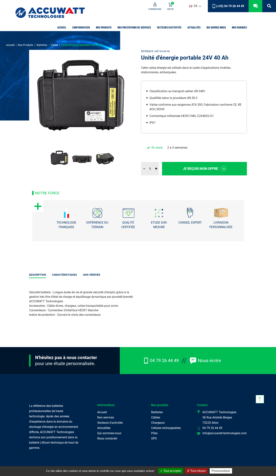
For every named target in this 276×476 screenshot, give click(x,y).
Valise (54, 44)
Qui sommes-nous (109, 433)
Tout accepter (172, 470)
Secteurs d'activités (110, 422)
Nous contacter (107, 438)
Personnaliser (221, 470)
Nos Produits (104, 27)
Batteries (42, 44)
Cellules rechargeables (166, 428)
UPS (154, 438)
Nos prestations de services (134, 27)
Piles (154, 433)
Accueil (61, 27)
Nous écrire (209, 360)
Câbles (155, 417)
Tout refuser (197, 470)
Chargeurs (158, 422)
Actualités (194, 27)
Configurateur (81, 27)
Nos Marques (239, 27)
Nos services (105, 417)
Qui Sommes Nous (216, 27)
